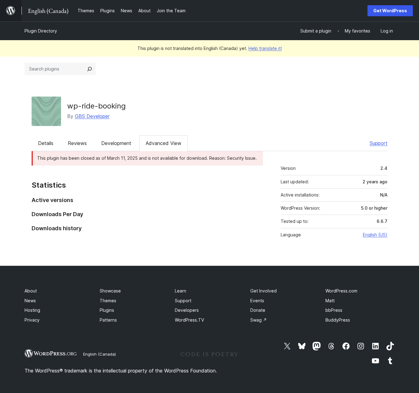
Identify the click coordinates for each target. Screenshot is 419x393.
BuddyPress (337, 319)
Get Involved (263, 290)
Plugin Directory (41, 30)
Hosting (32, 310)
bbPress (333, 310)
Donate (257, 310)
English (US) (375, 234)
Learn (180, 290)
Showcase (110, 290)
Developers (187, 310)
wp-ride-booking (96, 105)
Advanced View (163, 143)
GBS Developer (92, 116)
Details (45, 143)
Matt (330, 300)
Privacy (32, 319)
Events (257, 300)
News (30, 300)
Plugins (107, 310)
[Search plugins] (89, 69)
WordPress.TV (189, 319)
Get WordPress (390, 10)
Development (116, 143)
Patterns (108, 319)
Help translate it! (265, 48)
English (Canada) (99, 354)
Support (378, 143)
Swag (258, 319)
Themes (108, 300)
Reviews (77, 143)
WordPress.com (341, 290)
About (31, 290)
